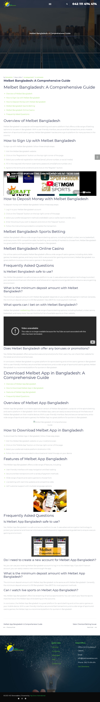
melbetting (25, 310)
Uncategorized (34, 36)
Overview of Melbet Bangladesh (19, 94)
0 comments (39, 77)
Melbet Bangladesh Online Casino (20, 110)
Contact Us (56, 664)
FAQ (53, 659)
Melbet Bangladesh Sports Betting (20, 106)
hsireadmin (8, 77)
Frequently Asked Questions (17, 114)
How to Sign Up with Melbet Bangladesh (23, 98)
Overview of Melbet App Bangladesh (21, 384)
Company (56, 651)
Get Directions (83, 666)
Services (55, 647)
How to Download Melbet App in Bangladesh (25, 388)
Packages (56, 655)
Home (26, 36)
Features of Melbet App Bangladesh (21, 392)
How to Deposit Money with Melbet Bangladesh (26, 102)
